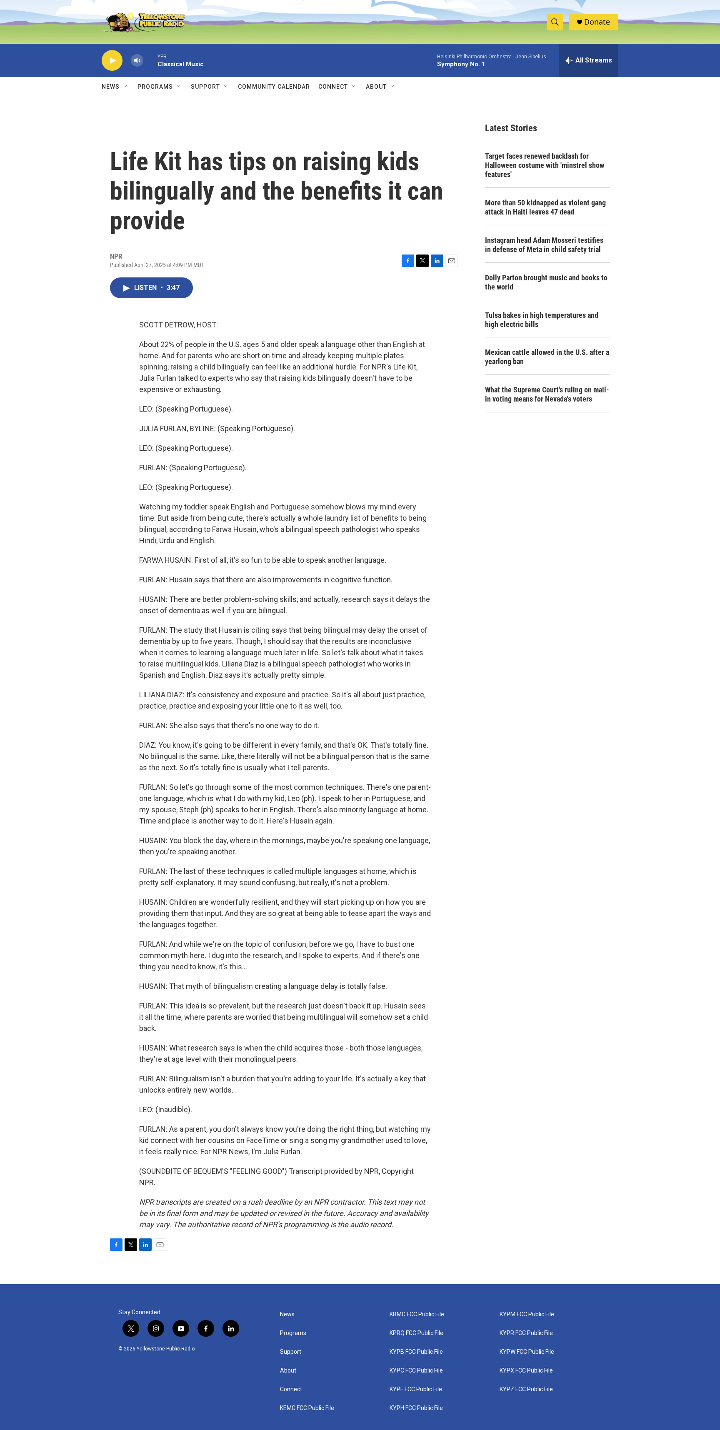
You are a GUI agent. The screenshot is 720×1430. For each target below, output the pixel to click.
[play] (112, 60)
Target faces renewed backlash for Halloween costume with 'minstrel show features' (544, 165)
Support (205, 86)
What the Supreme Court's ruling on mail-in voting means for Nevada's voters (547, 394)
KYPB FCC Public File (416, 1352)
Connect (333, 86)
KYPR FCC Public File (526, 1333)
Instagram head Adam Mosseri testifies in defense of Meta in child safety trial (544, 245)
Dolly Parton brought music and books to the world (546, 282)
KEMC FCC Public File (307, 1408)
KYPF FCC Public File (416, 1389)
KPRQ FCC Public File (416, 1333)
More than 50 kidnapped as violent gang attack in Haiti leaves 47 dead (545, 207)
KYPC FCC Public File (416, 1371)
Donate (597, 21)
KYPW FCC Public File (527, 1352)
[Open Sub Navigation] (125, 86)
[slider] (150, 60)
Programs (155, 86)
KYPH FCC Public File (416, 1408)
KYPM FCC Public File (527, 1314)
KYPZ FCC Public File (526, 1389)
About (288, 1371)
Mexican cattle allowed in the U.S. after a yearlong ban (547, 357)
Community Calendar (274, 86)
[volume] (137, 60)
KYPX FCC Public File (526, 1371)
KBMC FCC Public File (417, 1314)
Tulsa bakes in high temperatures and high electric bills (541, 320)
